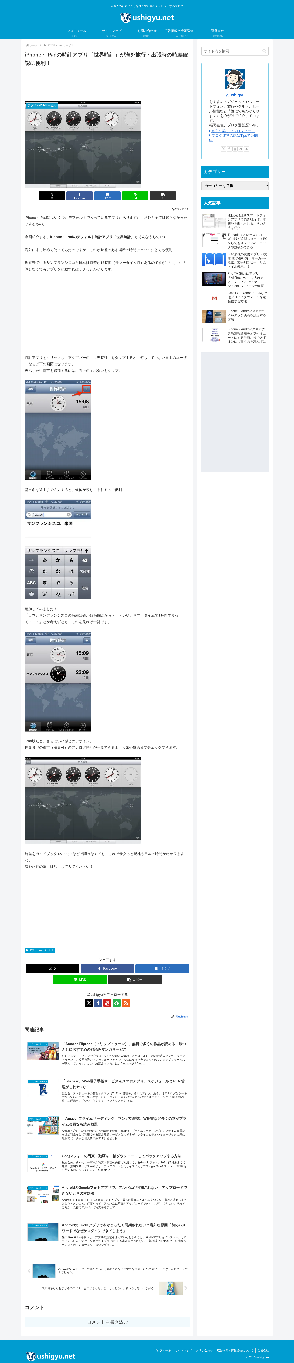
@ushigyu (235, 95)
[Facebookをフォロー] (98, 1003)
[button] (163, 195)
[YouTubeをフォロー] (107, 1003)
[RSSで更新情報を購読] (126, 1003)
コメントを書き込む (107, 1321)
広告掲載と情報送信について (235, 1350)
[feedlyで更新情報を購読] (117, 1003)
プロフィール (162, 1350)
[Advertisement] (107, 83)
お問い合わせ (204, 1350)
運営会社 (263, 1350)
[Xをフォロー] (89, 1003)
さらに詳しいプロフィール (233, 131)
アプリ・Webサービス (41, 950)
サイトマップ (183, 1350)
